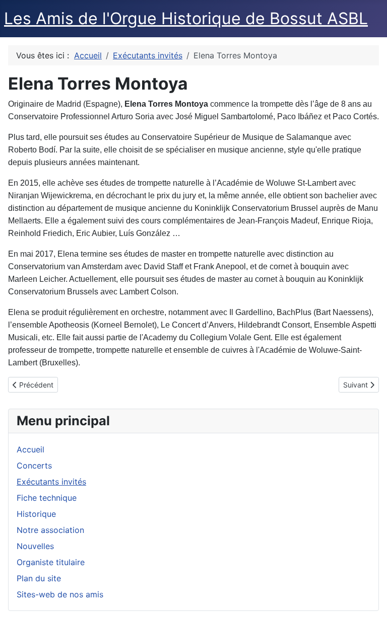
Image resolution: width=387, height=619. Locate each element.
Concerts (34, 465)
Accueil (30, 449)
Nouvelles (35, 546)
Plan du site (39, 578)
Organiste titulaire (51, 562)
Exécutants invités (51, 482)
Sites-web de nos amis (60, 594)
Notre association (50, 530)
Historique (36, 514)
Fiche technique (47, 498)
